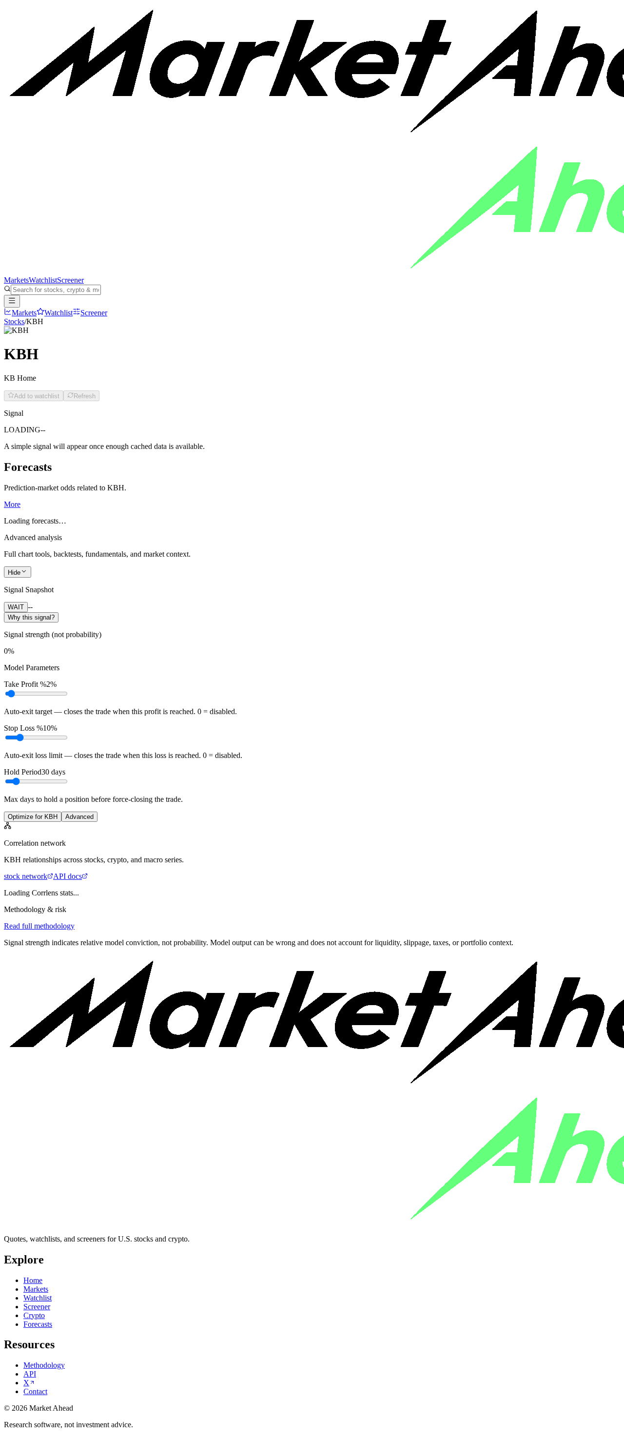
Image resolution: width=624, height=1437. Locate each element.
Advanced (79, 816)
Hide (14, 572)
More (12, 504)
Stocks (14, 321)
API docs (67, 876)
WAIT (16, 607)
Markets (16, 280)
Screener (70, 280)
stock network (25, 876)
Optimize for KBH (33, 816)
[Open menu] (12, 301)
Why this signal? (31, 617)
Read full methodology (39, 926)
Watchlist (43, 280)
